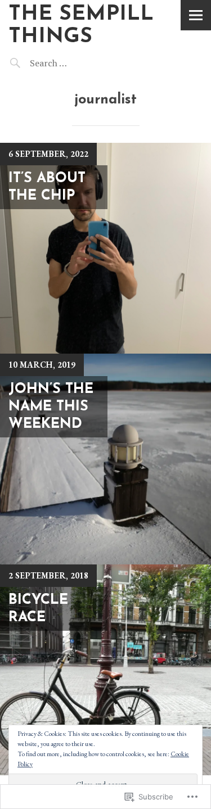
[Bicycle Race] (105, 669)
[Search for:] (77, 63)
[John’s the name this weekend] (105, 459)
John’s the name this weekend (50, 407)
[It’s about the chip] (105, 248)
